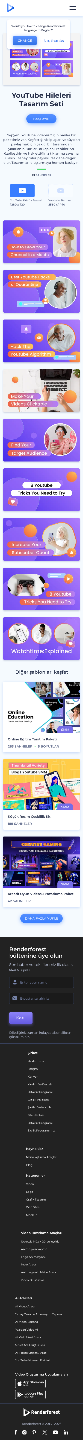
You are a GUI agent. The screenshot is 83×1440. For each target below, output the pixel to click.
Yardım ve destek (40, 1084)
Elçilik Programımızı (41, 1130)
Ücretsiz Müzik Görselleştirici (40, 1241)
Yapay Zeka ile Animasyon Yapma (38, 1314)
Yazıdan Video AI (26, 1329)
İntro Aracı (28, 1264)
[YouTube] (55, 1432)
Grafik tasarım (36, 1199)
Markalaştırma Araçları (41, 1157)
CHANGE (25, 41)
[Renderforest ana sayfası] (10, 8)
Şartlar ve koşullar (40, 1107)
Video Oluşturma (32, 1280)
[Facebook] (16, 1432)
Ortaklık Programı (40, 1092)
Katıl (21, 1017)
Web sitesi (33, 1207)
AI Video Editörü (26, 1321)
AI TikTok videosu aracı (31, 1352)
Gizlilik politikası (38, 1099)
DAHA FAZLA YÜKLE (41, 918)
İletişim (33, 1068)
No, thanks (54, 41)
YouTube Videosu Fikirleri (32, 1360)
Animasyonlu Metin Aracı (38, 1272)
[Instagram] (24, 1432)
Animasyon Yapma (34, 1249)
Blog (29, 1165)
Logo (29, 1191)
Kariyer (33, 1076)
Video (30, 1184)
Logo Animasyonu (34, 1257)
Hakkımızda (36, 1061)
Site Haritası (36, 1115)
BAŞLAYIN (41, 119)
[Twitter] (44, 1432)
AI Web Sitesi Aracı (28, 1337)
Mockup (31, 1215)
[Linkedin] (66, 1432)
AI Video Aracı (25, 1306)
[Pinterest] (34, 1432)
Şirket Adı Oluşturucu (30, 1345)
